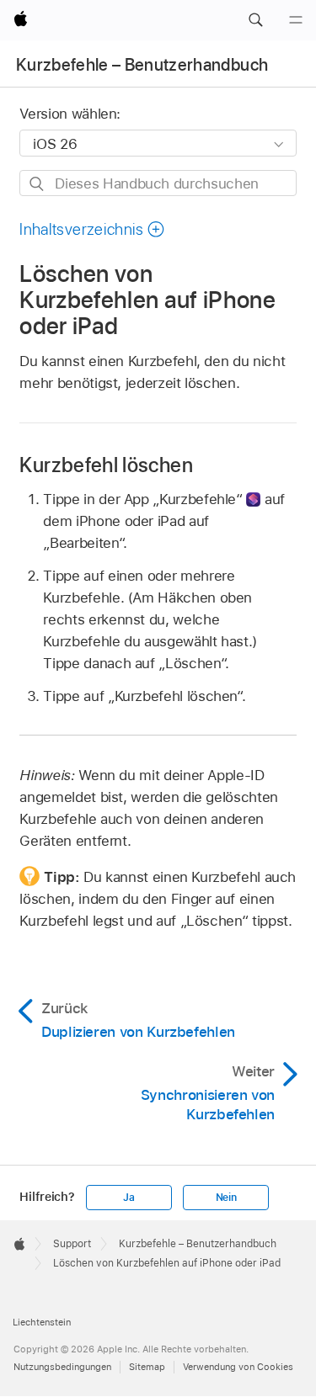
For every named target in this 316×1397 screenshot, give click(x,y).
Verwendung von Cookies (238, 1367)
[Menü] (296, 20)
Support (72, 1244)
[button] (255, 20)
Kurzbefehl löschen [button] (105, 465)
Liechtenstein (42, 1322)
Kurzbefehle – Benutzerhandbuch (142, 65)
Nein (226, 1197)
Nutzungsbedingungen (62, 1367)
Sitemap (147, 1367)
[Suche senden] (37, 184)
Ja (129, 1197)
